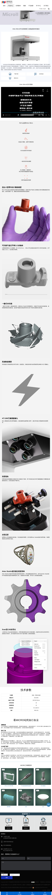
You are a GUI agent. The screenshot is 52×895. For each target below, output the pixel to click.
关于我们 (46, 5)
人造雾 (23, 884)
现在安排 (43, 828)
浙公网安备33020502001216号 (40, 887)
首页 (4, 5)
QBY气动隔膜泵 (44, 884)
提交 (7, 877)
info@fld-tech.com (7, 849)
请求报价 (40, 74)
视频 (24, 5)
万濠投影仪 (42, 882)
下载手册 (15, 74)
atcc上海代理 (13, 884)
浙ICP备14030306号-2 (26, 882)
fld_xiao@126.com (7, 850)
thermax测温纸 (29, 887)
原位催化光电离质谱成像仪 (13, 887)
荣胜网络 (49, 890)
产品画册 (30, 5)
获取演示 (15, 78)
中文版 (40, 8)
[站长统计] (33, 882)
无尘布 (5, 887)
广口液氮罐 (27, 884)
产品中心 (10, 5)
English (44, 8)
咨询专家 (8, 828)
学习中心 (38, 5)
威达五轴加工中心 (6, 884)
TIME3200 (19, 884)
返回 (49, 804)
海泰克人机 (32, 884)
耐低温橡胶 (38, 884)
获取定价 (26, 828)
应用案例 (18, 5)
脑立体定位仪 (22, 887)
